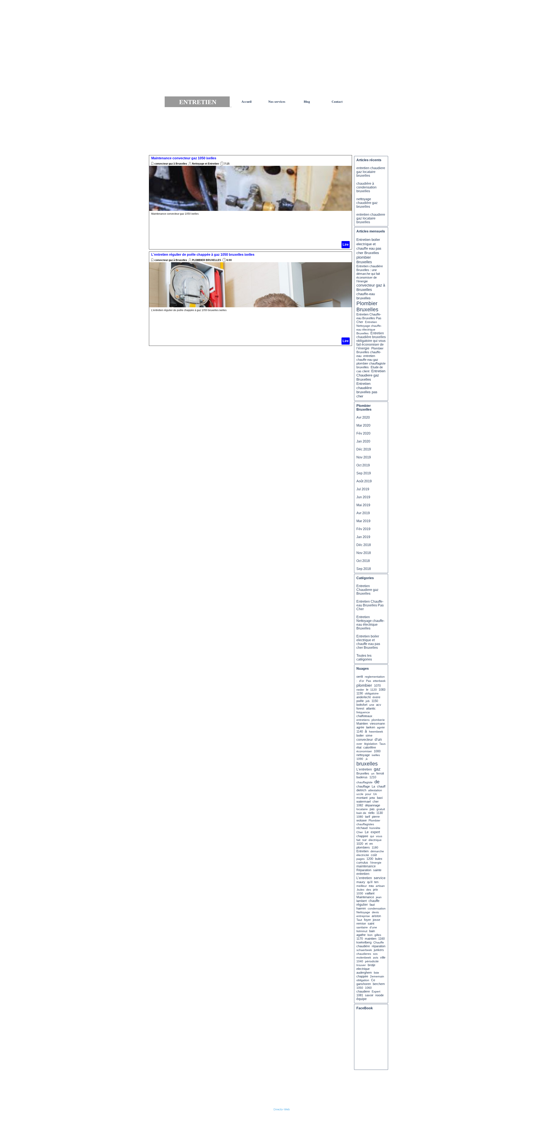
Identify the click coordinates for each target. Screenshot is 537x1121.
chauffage (363, 786)
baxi (380, 797)
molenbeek (363, 957)
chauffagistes (365, 824)
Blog (307, 101)
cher (376, 801)
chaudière (363, 946)
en (371, 843)
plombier (364, 685)
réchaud (362, 828)
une (371, 704)
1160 (381, 938)
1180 (375, 847)
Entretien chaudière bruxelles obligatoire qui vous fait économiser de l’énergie (371, 340)
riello (371, 813)
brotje (371, 965)
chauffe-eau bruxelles (365, 296)
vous (379, 836)
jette (372, 797)
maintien (370, 938)
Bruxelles (362, 773)
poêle (360, 701)
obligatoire (372, 693)
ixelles (376, 755)
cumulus (362, 862)
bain (372, 931)
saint (371, 923)
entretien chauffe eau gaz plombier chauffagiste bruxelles (371, 361)
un (372, 773)
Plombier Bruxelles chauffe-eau (369, 352)
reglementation (375, 676)
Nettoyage (363, 912)
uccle (359, 794)
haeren (361, 908)
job (368, 701)
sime (369, 735)
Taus (382, 743)
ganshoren (363, 984)
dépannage (372, 805)
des (368, 889)
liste (376, 972)
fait (358, 840)
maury (360, 882)
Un (375, 794)
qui (372, 836)
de (376, 781)
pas (372, 809)
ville (382, 957)
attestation (375, 790)
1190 (359, 693)
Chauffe (378, 942)
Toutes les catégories (364, 657)
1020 (359, 843)
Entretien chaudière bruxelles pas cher (366, 390)
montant (362, 797)
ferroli (380, 773)
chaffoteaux (364, 716)
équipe (361, 999)
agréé (381, 727)
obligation (362, 980)
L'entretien (364, 769)
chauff (381, 786)
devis (375, 912)
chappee (362, 836)
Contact (337, 101)
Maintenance (365, 897)
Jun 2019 (363, 497)
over (359, 743)
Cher (359, 832)
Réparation (363, 870)
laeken (370, 727)
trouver (361, 965)
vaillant (369, 893)
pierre (376, 816)
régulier (362, 904)
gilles (377, 935)
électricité (362, 855)
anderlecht (363, 697)
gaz (377, 769)
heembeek (376, 731)
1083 (382, 689)
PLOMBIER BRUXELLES (206, 260)
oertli (359, 676)
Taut (359, 919)
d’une (373, 927)
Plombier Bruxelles (367, 306)
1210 (372, 777)
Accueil (246, 101)
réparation (378, 946)
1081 (359, 995)
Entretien (362, 851)
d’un (378, 739)
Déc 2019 (363, 449)
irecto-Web (283, 1109)
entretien (362, 874)
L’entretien (364, 878)
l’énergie (375, 862)
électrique (375, 840)
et (366, 843)
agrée (360, 727)
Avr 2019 (363, 513)
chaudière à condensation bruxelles (366, 187)
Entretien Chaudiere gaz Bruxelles (370, 375)
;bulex (360, 889)
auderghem (364, 972)
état (358, 747)
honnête (374, 828)
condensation (377, 908)
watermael (363, 801)
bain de (361, 813)
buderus (362, 777)
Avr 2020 (363, 417)
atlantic (371, 708)
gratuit (381, 809)
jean (379, 897)
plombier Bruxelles (364, 259)
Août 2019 (364, 481)
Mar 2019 (363, 521)
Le (367, 832)
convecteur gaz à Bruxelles (170, 163)
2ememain (377, 976)
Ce (373, 980)
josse (376, 919)
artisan (380, 885)
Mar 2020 (363, 425)
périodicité (372, 961)
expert (375, 832)
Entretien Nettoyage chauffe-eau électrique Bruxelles (370, 622)
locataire (362, 809)
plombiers (363, 847)
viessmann (377, 723)
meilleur (361, 885)
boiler (360, 735)
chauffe (374, 901)
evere (376, 697)
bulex (378, 858)
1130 (379, 813)
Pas (368, 680)
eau (371, 885)
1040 (359, 961)
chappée (362, 976)
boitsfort (361, 704)
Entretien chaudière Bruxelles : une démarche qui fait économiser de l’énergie (369, 273)
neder (360, 689)
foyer (367, 919)
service (379, 878)
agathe (361, 935)
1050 (359, 987)
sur (364, 840)
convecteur (364, 739)
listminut (361, 931)
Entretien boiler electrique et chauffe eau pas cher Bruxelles (368, 246)
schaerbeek (364, 950)
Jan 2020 (363, 441)
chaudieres (363, 953)
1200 (369, 858)
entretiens (363, 719)
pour (368, 794)
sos (375, 953)
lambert (361, 901)
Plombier (374, 820)
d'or (361, 680)
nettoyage (363, 755)
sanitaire (362, 927)
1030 (359, 893)
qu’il (369, 882)
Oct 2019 (363, 465)
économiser (364, 751)
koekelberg (363, 942)
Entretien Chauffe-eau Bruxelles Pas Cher (368, 318)
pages (360, 858)
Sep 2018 (363, 569)
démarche (377, 851)
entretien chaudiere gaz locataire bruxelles (370, 171)
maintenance (366, 866)
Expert (376, 991)
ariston (376, 916)
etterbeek (379, 680)
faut (372, 904)
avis (375, 957)
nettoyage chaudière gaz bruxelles (367, 202)
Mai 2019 (363, 505)
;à (366, 758)
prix (375, 889)
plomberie (378, 719)
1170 (359, 938)
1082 (359, 805)
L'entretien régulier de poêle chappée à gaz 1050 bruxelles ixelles (202, 254)
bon (370, 935)
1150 (374, 701)
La (373, 786)
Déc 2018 (363, 545)
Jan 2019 (363, 537)
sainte (377, 870)
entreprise (363, 916)
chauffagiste (364, 782)
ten (376, 882)
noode (379, 995)
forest (360, 708)
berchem (379, 984)
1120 (373, 689)
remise (361, 923)
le (367, 689)
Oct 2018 (363, 561)
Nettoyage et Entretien (205, 163)
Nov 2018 (363, 553)
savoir (369, 995)
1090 (359, 758)
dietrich (361, 790)
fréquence (363, 712)
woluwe (361, 820)
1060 (368, 987)
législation (370, 743)
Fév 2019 (363, 529)
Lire (346, 244)
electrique (363, 968)
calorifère (369, 747)
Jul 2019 (362, 489)
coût (374, 855)
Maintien (362, 723)
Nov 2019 (363, 457)
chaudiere (363, 991)
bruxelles (367, 764)
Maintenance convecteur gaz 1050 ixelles (183, 158)
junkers (379, 950)
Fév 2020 (363, 433)
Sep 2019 (363, 473)
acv (378, 704)
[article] (250, 202)
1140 (359, 731)
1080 (359, 816)
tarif (367, 816)
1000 (377, 751)
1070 (377, 685)
